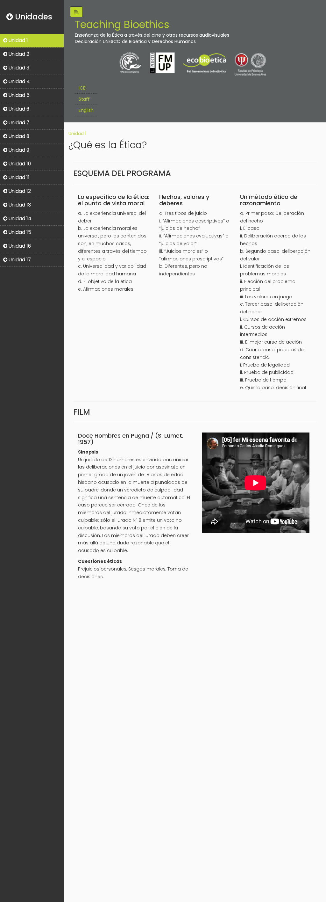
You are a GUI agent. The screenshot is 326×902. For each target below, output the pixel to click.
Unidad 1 (17, 40)
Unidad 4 (18, 81)
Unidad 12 (19, 191)
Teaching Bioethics (122, 24)
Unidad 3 (18, 67)
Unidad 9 (18, 150)
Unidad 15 (19, 232)
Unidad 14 (19, 218)
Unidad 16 (19, 246)
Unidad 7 (18, 122)
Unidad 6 (18, 108)
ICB (82, 88)
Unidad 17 (19, 259)
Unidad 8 (18, 136)
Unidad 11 (18, 177)
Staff (84, 99)
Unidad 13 (19, 204)
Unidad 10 (19, 163)
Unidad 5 (18, 95)
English (86, 110)
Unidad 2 (18, 54)
